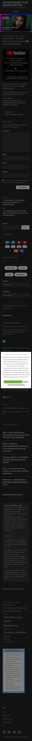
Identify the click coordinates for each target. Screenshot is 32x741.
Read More (25, 382)
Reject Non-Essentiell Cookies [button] (16, 384)
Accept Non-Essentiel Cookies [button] (13, 381)
